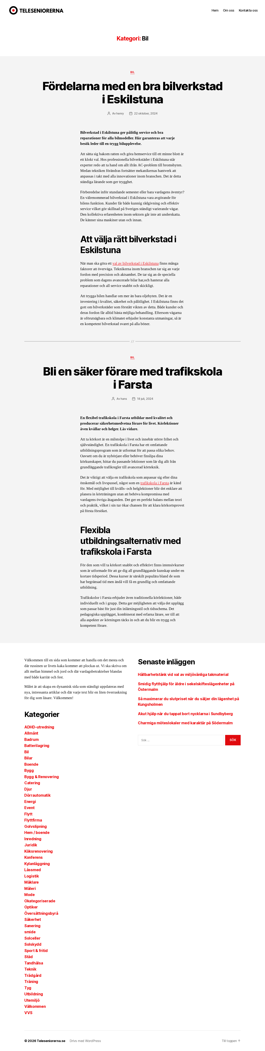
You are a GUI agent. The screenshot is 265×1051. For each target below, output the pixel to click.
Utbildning (33, 994)
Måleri (30, 888)
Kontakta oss (248, 10)
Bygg (29, 770)
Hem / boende (37, 832)
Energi (30, 801)
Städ (28, 957)
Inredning (32, 839)
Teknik (30, 969)
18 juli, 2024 (145, 398)
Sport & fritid (36, 950)
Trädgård (32, 975)
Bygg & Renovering (41, 777)
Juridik (30, 845)
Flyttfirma (33, 820)
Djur (28, 789)
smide (30, 932)
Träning (31, 981)
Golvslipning (35, 826)
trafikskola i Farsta (154, 483)
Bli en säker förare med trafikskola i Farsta (132, 377)
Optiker (31, 907)
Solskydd (32, 944)
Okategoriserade (39, 901)
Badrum (31, 739)
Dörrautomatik (37, 795)
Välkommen (35, 1006)
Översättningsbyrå (41, 913)
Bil (132, 72)
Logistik (31, 876)
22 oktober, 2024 (146, 113)
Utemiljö (32, 1000)
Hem (215, 10)
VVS (28, 1013)
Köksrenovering (38, 851)
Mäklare (31, 882)
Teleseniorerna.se (51, 1041)
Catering (32, 783)
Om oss (228, 10)
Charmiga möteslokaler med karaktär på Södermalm (185, 723)
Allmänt (31, 733)
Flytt (28, 814)
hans (124, 398)
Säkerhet (32, 919)
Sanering (32, 926)
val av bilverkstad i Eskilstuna (135, 263)
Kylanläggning (37, 863)
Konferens (33, 857)
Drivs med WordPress (85, 1041)
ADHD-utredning (39, 727)
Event (29, 807)
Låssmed (32, 870)
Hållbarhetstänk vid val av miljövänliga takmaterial (183, 674)
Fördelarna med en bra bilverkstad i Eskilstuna (132, 92)
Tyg (27, 988)
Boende (31, 764)
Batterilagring (36, 745)
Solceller (32, 938)
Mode (29, 894)
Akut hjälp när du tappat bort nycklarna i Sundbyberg (185, 714)
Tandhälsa (33, 963)
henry (120, 113)
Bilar (28, 758)
